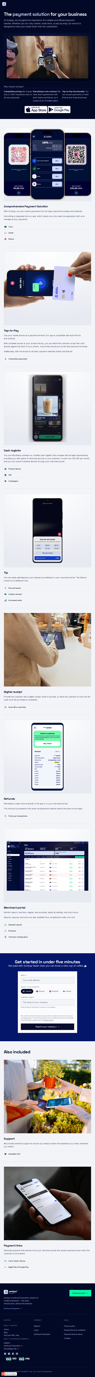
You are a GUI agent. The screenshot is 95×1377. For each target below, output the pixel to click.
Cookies (67, 1338)
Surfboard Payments (12, 1346)
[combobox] (47, 1002)
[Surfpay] (8, 4)
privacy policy (48, 1020)
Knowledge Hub (10, 1349)
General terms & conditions (75, 1330)
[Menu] (90, 4)
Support (7, 1343)
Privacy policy (69, 1326)
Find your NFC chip (11, 1335)
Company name (27, 997)
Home (6, 1329)
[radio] (27, 991)
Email (24, 975)
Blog (5, 1332)
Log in (36, 1330)
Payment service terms (73, 1334)
